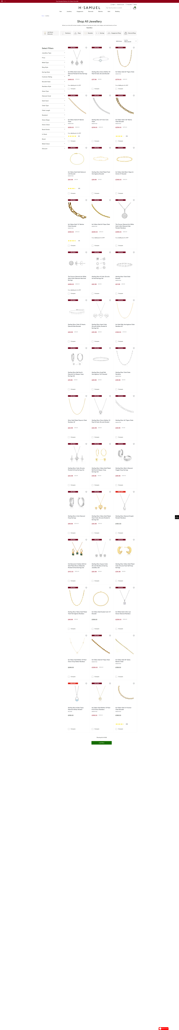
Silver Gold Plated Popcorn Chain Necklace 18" (77, 421)
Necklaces (68, 33)
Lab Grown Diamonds (50, 33)
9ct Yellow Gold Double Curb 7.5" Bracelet (101, 612)
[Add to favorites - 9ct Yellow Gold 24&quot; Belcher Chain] (86, 95)
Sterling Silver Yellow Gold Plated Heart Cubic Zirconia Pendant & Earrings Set (101, 517)
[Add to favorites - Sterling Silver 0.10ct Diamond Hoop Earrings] (86, 492)
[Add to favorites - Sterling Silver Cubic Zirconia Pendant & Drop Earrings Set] (86, 444)
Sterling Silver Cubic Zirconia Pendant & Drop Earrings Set (76, 469)
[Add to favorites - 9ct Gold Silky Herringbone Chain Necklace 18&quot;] (134, 300)
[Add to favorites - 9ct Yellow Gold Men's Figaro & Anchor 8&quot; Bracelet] (134, 148)
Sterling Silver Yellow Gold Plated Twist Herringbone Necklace (77, 612)
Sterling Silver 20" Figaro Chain (124, 420)
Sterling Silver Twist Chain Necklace (123, 373)
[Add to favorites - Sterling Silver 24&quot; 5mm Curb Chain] (110, 95)
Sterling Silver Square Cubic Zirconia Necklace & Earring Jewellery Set (100, 565)
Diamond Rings (132, 33)
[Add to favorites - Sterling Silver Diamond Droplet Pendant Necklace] (134, 492)
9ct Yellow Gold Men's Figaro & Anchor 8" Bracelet (124, 173)
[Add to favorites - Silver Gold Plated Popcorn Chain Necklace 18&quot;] (86, 396)
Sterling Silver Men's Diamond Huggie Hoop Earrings (124, 469)
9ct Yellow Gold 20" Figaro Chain (125, 72)
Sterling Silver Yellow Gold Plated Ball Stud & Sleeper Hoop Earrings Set (101, 470)
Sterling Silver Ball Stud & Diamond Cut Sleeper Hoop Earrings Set (76, 374)
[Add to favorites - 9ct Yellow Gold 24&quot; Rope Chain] (110, 200)
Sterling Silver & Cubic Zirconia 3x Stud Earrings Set (100, 277)
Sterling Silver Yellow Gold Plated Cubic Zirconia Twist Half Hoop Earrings (125, 565)
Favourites (129, 4)
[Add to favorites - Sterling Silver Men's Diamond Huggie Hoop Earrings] (134, 444)
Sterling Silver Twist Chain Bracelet (123, 277)
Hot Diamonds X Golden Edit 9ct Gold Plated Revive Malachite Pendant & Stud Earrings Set (77, 565)
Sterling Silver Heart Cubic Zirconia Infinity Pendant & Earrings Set (99, 326)
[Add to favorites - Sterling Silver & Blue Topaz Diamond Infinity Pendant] (86, 683)
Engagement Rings (116, 33)
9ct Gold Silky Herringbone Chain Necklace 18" (125, 325)
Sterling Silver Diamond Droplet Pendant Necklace (124, 517)
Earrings (102, 33)
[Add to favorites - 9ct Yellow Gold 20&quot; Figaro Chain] (134, 48)
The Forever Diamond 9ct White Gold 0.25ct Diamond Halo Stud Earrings (77, 278)
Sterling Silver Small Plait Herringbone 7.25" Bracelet (99, 373)
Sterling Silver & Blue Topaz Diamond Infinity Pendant (76, 708)
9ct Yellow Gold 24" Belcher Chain (76, 120)
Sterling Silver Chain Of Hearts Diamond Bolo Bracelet (76, 325)
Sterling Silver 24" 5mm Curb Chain (100, 120)
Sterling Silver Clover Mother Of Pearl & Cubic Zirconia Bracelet (101, 72)
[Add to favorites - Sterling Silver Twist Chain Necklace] (134, 348)
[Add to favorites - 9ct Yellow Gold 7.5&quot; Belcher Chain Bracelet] (86, 200)
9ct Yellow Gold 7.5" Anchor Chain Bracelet (123, 708)
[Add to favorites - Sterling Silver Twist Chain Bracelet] (134, 252)
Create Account (120, 4)
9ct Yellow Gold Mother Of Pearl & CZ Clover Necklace (101, 708)
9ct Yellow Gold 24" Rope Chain (101, 224)
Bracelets (90, 33)
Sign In (113, 4)
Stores (135, 4)
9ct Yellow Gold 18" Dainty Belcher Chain (123, 660)
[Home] (89, 7)
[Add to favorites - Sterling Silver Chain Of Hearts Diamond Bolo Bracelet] (86, 300)
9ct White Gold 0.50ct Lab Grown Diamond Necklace (123, 612)
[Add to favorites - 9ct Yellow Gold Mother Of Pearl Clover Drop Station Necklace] (86, 635)
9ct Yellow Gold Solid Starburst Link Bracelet (77, 173)
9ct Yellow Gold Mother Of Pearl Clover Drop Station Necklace (77, 660)
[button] (5, 1)
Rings (79, 33)
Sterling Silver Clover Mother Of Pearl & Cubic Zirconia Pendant (101, 421)
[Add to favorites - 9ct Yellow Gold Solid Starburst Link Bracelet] (86, 148)
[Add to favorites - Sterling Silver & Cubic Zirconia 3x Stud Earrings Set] (110, 252)
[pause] (2, 1)
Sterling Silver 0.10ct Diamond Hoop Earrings (76, 517)
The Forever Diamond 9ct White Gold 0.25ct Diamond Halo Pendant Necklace (125, 226)
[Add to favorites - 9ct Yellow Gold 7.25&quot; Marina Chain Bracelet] (134, 95)
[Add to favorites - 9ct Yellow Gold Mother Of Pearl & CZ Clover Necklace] (110, 683)
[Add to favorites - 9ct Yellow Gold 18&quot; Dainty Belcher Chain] (134, 635)
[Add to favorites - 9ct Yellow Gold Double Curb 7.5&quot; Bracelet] (110, 588)
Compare (73, 88)
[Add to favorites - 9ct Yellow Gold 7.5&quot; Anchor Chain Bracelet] (134, 683)
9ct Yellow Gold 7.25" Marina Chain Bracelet (124, 120)
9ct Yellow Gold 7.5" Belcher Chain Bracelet (76, 225)
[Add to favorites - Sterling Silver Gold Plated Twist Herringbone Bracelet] (110, 148)
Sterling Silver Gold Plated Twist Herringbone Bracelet (101, 173)
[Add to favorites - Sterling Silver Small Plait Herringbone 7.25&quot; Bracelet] (110, 348)
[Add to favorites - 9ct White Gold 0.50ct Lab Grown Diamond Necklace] (134, 588)
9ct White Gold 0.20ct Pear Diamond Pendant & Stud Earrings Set (77, 73)
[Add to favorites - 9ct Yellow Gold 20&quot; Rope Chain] (110, 635)
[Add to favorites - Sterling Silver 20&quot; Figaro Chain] (134, 396)
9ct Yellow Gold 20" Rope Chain (101, 659)
